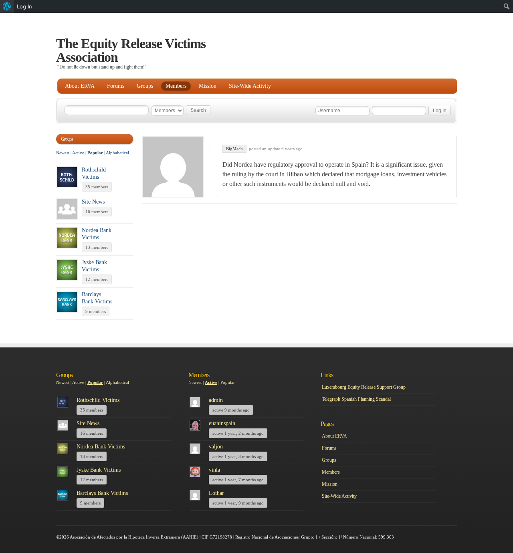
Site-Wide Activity (250, 86)
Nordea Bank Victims (101, 447)
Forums (115, 86)
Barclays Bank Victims (102, 493)
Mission (207, 86)
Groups (145, 86)
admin (216, 400)
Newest (62, 152)
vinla (214, 470)
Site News (93, 202)
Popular (95, 152)
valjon (216, 447)
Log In (24, 6)
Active (78, 152)
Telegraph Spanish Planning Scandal (356, 399)
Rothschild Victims (98, 400)
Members (176, 86)
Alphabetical (117, 152)
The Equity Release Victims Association (131, 50)
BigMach (234, 148)
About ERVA (80, 86)
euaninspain (222, 423)
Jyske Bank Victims (99, 470)
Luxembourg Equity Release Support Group (364, 387)
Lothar (216, 493)
